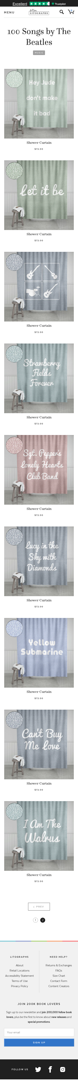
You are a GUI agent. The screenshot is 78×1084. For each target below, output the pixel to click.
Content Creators (58, 986)
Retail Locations (19, 970)
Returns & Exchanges (59, 965)
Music (39, 52)
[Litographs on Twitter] (38, 1069)
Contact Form (58, 981)
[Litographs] (39, 12)
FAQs (58, 970)
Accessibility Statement (19, 975)
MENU (9, 12)
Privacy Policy (19, 986)
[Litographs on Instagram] (62, 1069)
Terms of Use (20, 981)
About (19, 965)
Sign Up (39, 1042)
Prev (40, 906)
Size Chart (59, 975)
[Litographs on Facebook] (50, 1069)
